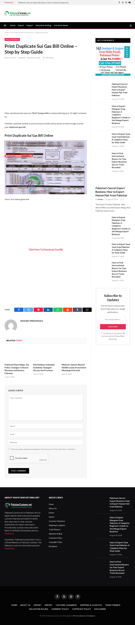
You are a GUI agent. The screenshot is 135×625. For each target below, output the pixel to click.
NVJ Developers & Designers (84, 616)
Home (13, 25)
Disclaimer (53, 546)
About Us (53, 508)
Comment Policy (55, 538)
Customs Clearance (57, 521)
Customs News (61, 25)
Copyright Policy (55, 542)
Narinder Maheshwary (31, 320)
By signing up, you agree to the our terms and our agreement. (113, 336)
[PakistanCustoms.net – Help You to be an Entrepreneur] (17, 13)
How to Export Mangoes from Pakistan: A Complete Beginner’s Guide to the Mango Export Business (121, 114)
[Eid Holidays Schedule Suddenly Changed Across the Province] (45, 354)
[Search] (130, 25)
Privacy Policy (119, 336)
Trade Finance (54, 529)
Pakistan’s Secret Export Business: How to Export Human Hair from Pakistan (44, 2)
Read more (9, 533)
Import (29, 25)
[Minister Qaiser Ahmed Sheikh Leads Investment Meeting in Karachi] (74, 354)
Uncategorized (12, 39)
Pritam (100, 199)
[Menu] (5, 25)
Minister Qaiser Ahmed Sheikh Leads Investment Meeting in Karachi (74, 367)
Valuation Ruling (43, 25)
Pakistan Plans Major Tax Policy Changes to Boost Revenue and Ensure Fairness (17, 368)
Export (21, 25)
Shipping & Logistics (57, 525)
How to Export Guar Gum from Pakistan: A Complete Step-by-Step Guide (121, 138)
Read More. (10, 548)
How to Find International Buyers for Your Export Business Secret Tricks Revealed (119, 160)
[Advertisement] (83, 13)
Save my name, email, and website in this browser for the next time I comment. (43, 449)
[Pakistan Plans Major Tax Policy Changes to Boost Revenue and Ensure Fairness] (17, 354)
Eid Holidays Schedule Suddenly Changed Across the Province (44, 367)
